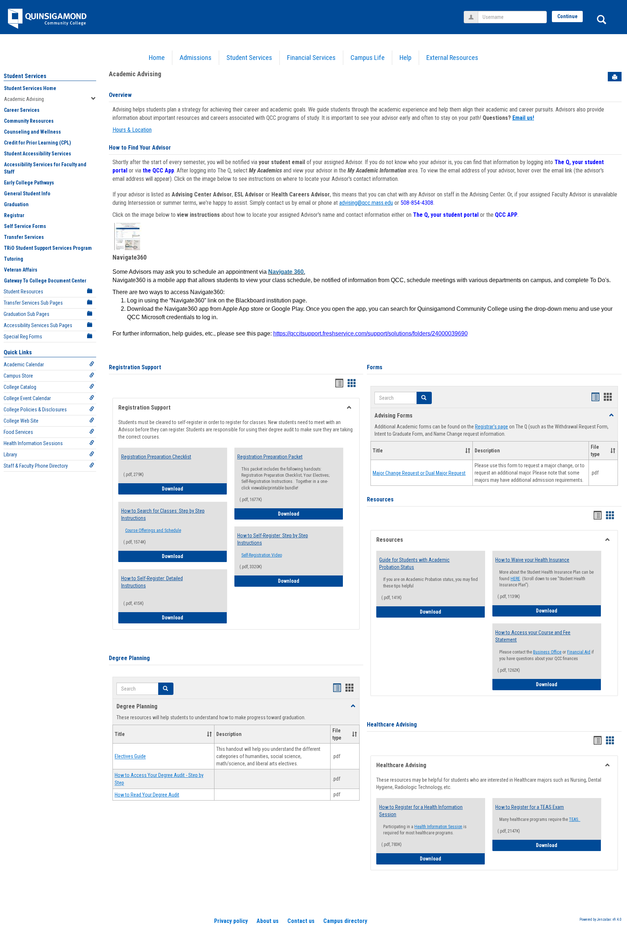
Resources (380, 499)
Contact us (301, 920)
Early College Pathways (29, 183)
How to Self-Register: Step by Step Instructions (272, 539)
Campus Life (368, 57)
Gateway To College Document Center (45, 281)
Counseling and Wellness (32, 132)
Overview (120, 94)
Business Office (547, 652)
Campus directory (345, 920)
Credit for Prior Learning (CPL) (37, 143)
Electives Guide (130, 757)
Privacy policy (231, 920)
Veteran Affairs (20, 270)
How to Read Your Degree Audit (147, 795)
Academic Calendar (24, 364)
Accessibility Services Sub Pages (38, 325)
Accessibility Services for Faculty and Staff (45, 168)
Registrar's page (491, 427)
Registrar (14, 215)
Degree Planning (129, 658)
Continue (567, 16)
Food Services (18, 432)
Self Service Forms (25, 226)
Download (194, 488)
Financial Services (311, 57)
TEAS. (574, 819)
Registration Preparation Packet (270, 457)
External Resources (452, 57)
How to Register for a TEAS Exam (529, 807)
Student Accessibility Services (37, 153)
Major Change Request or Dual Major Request (419, 473)
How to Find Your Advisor (140, 147)
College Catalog (20, 387)
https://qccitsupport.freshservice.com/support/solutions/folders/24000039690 (370, 333)
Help (405, 57)
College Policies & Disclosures (35, 409)
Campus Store (18, 376)
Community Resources (29, 121)
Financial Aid (578, 652)
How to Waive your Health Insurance (532, 560)
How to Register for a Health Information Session (421, 810)
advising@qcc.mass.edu (366, 202)
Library (10, 454)
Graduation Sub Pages (26, 314)
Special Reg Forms (23, 336)
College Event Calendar (27, 398)
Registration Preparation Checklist (156, 457)
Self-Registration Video (261, 555)
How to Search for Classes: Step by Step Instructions (163, 514)
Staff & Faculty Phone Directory (36, 466)
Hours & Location (132, 129)
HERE (515, 578)
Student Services (249, 57)
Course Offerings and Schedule (153, 530)
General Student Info (27, 193)
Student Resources (23, 291)
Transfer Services (24, 237)
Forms (374, 367)
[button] (165, 689)
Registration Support (135, 367)
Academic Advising (24, 99)
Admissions (196, 57)
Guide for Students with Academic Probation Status (414, 563)
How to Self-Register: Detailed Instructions (152, 582)
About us (268, 920)
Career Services (22, 110)
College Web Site (21, 421)
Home (157, 57)
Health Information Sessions (33, 443)
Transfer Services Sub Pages (33, 303)
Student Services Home (30, 88)
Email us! (523, 117)
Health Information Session (438, 826)
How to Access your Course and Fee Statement (532, 636)
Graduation (16, 204)
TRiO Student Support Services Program (48, 248)
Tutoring (13, 259)
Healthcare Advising (392, 724)
